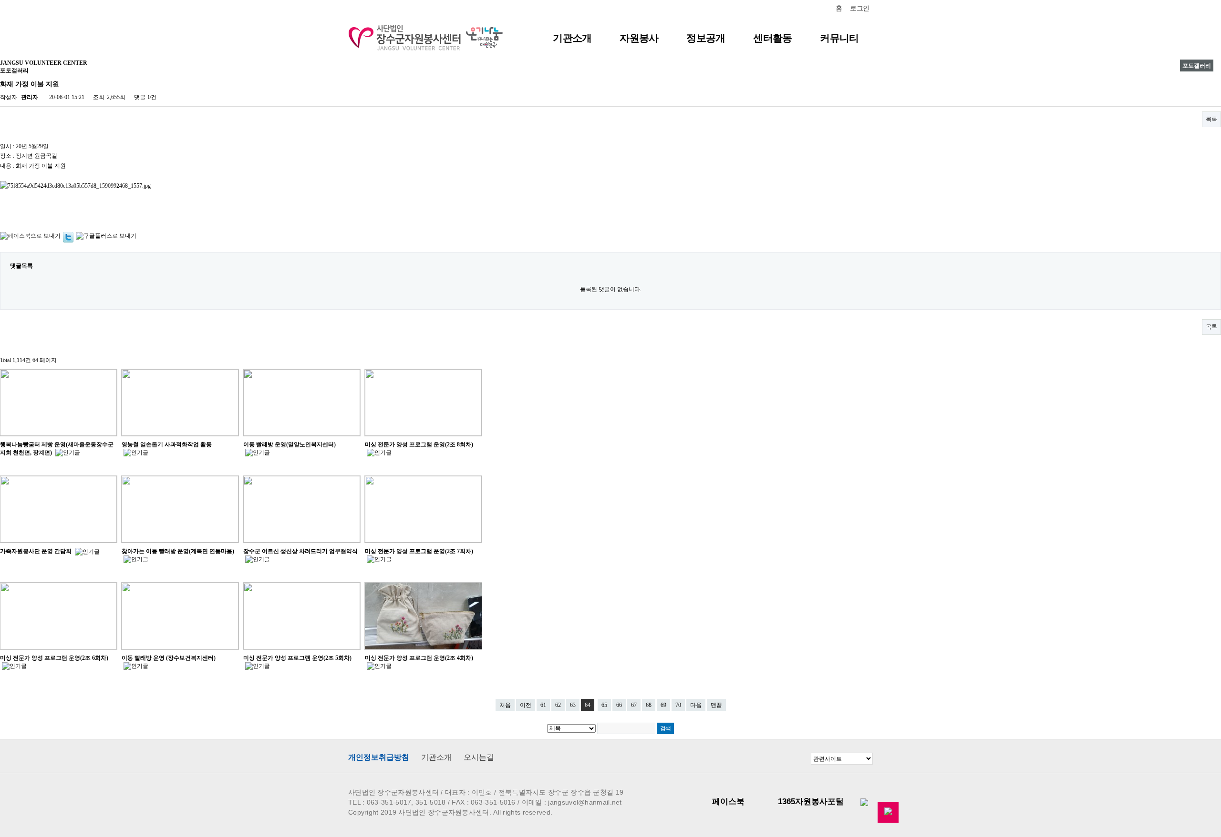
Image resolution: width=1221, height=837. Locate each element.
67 (634, 705)
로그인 (859, 8)
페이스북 (728, 801)
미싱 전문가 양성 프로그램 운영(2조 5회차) (297, 658)
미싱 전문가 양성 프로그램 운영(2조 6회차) (54, 658)
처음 (505, 705)
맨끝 (716, 705)
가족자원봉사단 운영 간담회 (36, 551)
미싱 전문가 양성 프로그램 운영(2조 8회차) (419, 444)
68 (649, 705)
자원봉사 (639, 37)
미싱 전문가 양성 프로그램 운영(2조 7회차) (419, 551)
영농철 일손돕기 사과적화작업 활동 (167, 444)
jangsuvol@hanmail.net (584, 802)
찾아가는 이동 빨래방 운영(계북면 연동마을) (178, 551)
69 (663, 705)
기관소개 (572, 37)
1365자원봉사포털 (811, 801)
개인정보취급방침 (378, 757)
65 (604, 705)
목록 (1211, 119)
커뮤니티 (839, 37)
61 (543, 705)
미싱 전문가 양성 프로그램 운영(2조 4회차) (419, 658)
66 (619, 705)
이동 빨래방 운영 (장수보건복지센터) (169, 658)
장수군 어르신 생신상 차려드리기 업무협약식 (300, 551)
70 (678, 705)
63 (573, 705)
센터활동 (772, 37)
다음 (696, 705)
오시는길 (479, 757)
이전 (525, 705)
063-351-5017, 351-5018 (406, 802)
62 (558, 705)
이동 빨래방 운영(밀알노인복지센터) (289, 444)
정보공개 (705, 37)
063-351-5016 (493, 802)
